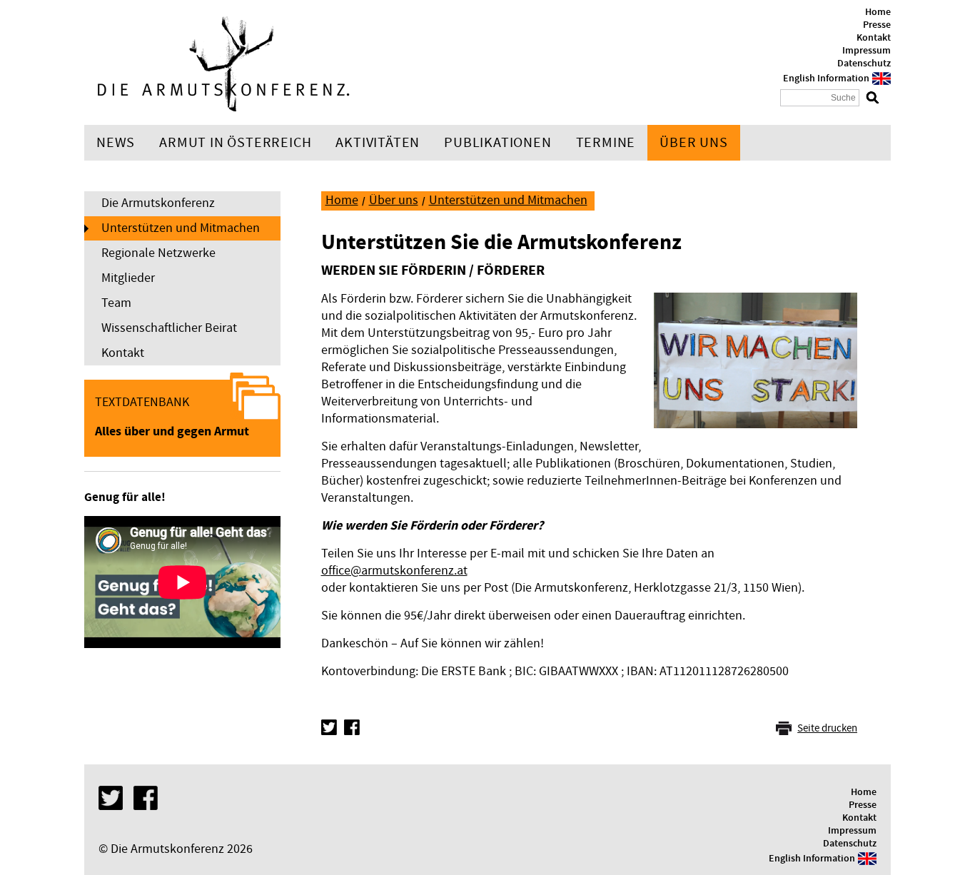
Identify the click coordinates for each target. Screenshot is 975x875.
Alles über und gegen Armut (172, 431)
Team (116, 303)
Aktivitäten (377, 142)
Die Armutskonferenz (158, 203)
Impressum (866, 50)
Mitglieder (128, 278)
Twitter (329, 727)
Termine (606, 142)
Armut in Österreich (235, 142)
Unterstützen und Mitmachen (180, 228)
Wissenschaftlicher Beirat (169, 328)
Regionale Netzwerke (158, 253)
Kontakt (874, 37)
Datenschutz (864, 63)
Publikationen (497, 142)
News (115, 142)
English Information (826, 78)
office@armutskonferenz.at (394, 570)
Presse (877, 25)
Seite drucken (827, 728)
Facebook (352, 727)
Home (878, 12)
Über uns (693, 142)
